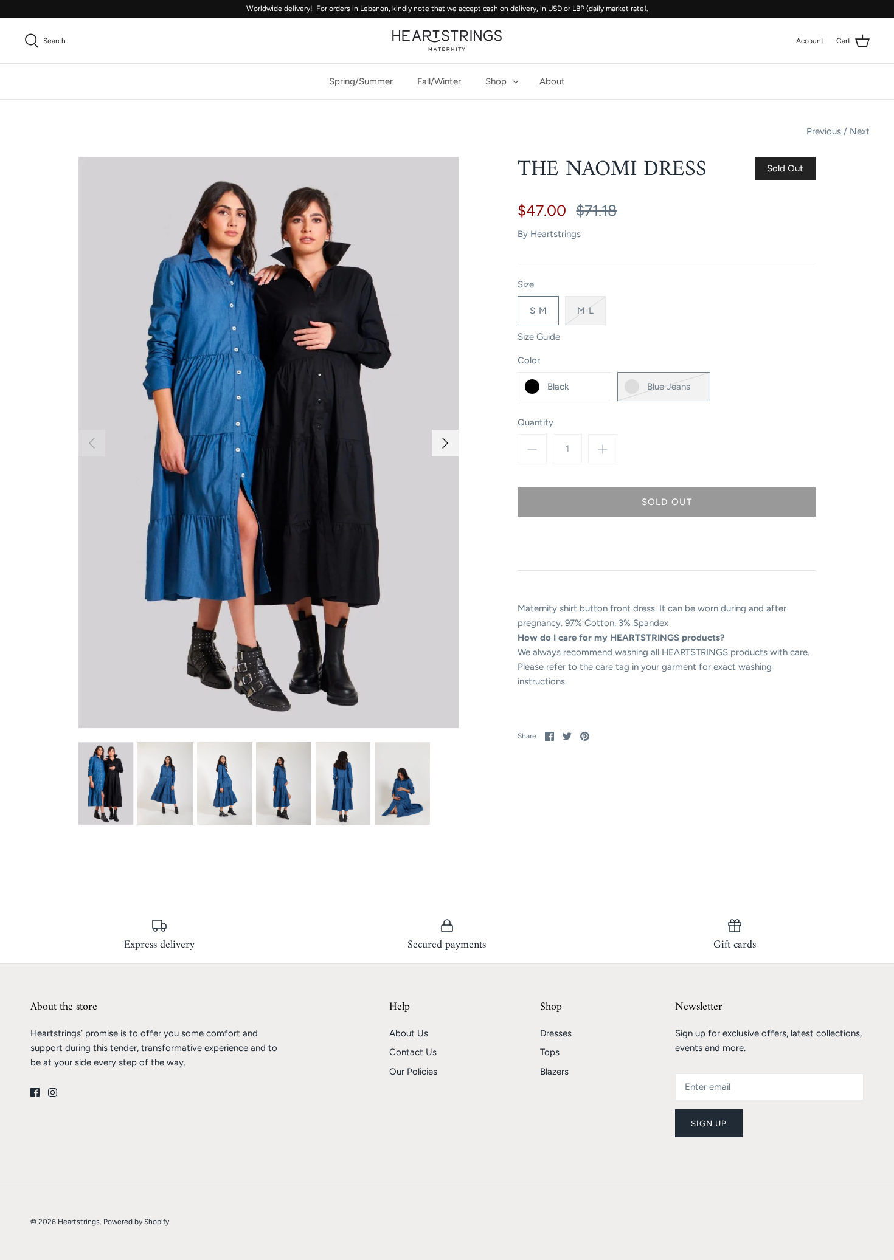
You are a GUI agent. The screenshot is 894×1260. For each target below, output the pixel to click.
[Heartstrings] (447, 40)
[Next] (445, 443)
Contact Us (413, 1052)
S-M (538, 310)
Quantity (535, 422)
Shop (496, 81)
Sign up (709, 1123)
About (552, 81)
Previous (823, 131)
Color (529, 360)
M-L (585, 310)
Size (526, 284)
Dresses (556, 1033)
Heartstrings (555, 234)
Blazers (554, 1071)
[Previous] (91, 443)
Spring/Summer (361, 81)
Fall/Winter (439, 81)
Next (860, 131)
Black (558, 386)
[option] (268, 442)
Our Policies (413, 1071)
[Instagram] (52, 1092)
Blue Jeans (668, 386)
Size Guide (539, 336)
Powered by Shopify (136, 1221)
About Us (408, 1033)
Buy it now (666, 543)
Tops (550, 1052)
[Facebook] (35, 1092)
